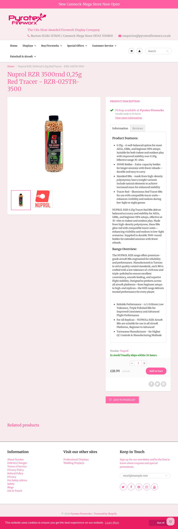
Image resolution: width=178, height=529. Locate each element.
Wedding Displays (73, 463)
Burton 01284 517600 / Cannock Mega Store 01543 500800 (72, 36)
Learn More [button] (112, 522)
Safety (10, 483)
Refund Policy (15, 473)
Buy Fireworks (50, 45)
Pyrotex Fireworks (81, 513)
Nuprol (124, 350)
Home (13, 45)
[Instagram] (146, 486)
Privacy (11, 476)
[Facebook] (131, 486)
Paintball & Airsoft (21, 56)
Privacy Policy (15, 469)
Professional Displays (76, 459)
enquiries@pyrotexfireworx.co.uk (146, 36)
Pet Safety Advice (17, 480)
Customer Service (102, 45)
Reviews (137, 128)
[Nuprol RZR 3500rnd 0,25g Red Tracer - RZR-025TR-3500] (53, 144)
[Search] (167, 51)
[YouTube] (154, 486)
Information (120, 128)
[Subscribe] (166, 475)
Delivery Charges (17, 463)
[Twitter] (123, 486)
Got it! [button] (161, 522)
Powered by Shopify (105, 513)
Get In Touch (14, 490)
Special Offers (75, 45)
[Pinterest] (138, 486)
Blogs (10, 487)
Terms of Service (17, 466)
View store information (128, 117)
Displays (28, 45)
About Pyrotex (15, 459)
